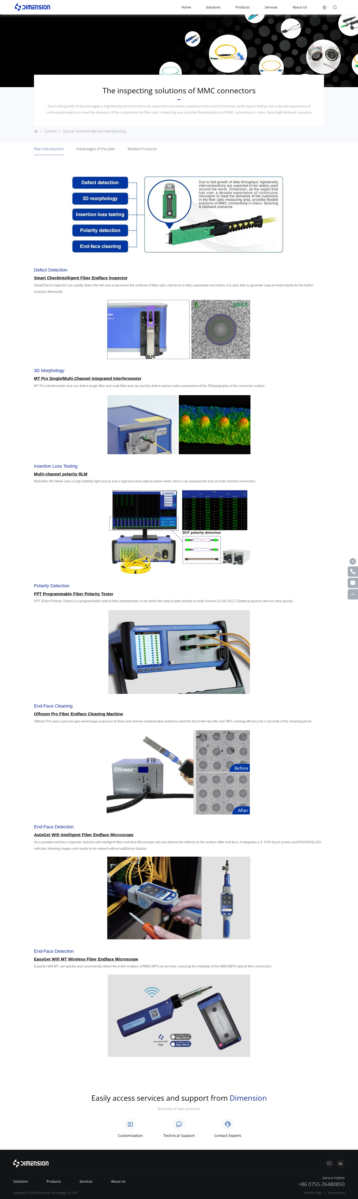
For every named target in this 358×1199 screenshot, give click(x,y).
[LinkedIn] (340, 1163)
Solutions (213, 7)
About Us (300, 7)
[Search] (335, 7)
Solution (51, 131)
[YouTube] (329, 1163)
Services (271, 7)
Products (243, 7)
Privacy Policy (336, 1193)
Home (186, 7)
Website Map (312, 1193)
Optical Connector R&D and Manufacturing (94, 131)
